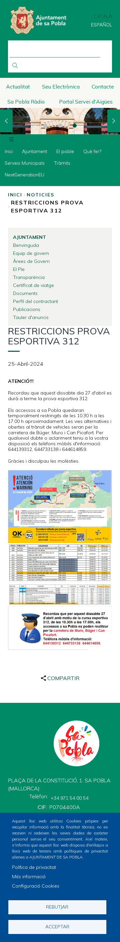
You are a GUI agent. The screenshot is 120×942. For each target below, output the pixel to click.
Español (101, 25)
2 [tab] (60, 126)
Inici (15, 195)
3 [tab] (75, 126)
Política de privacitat (34, 867)
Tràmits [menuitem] (62, 163)
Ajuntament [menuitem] (34, 151)
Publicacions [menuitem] (26, 309)
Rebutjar (57, 907)
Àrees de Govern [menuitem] (31, 261)
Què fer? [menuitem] (92, 151)
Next (113, 121)
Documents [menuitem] (25, 293)
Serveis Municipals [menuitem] (25, 163)
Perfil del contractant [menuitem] (35, 301)
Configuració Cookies (35, 886)
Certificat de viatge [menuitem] (33, 285)
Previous (6, 121)
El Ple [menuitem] (19, 269)
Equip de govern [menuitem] (31, 253)
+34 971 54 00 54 (69, 798)
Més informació (29, 877)
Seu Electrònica (61, 86)
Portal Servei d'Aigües (86, 101)
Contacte (103, 86)
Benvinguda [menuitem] (26, 245)
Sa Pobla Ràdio (26, 101)
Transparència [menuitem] (29, 277)
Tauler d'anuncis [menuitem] (31, 317)
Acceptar (57, 926)
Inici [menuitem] (9, 151)
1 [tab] (45, 126)
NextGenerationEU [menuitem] (24, 175)
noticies (40, 195)
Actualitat (18, 86)
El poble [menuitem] (65, 151)
